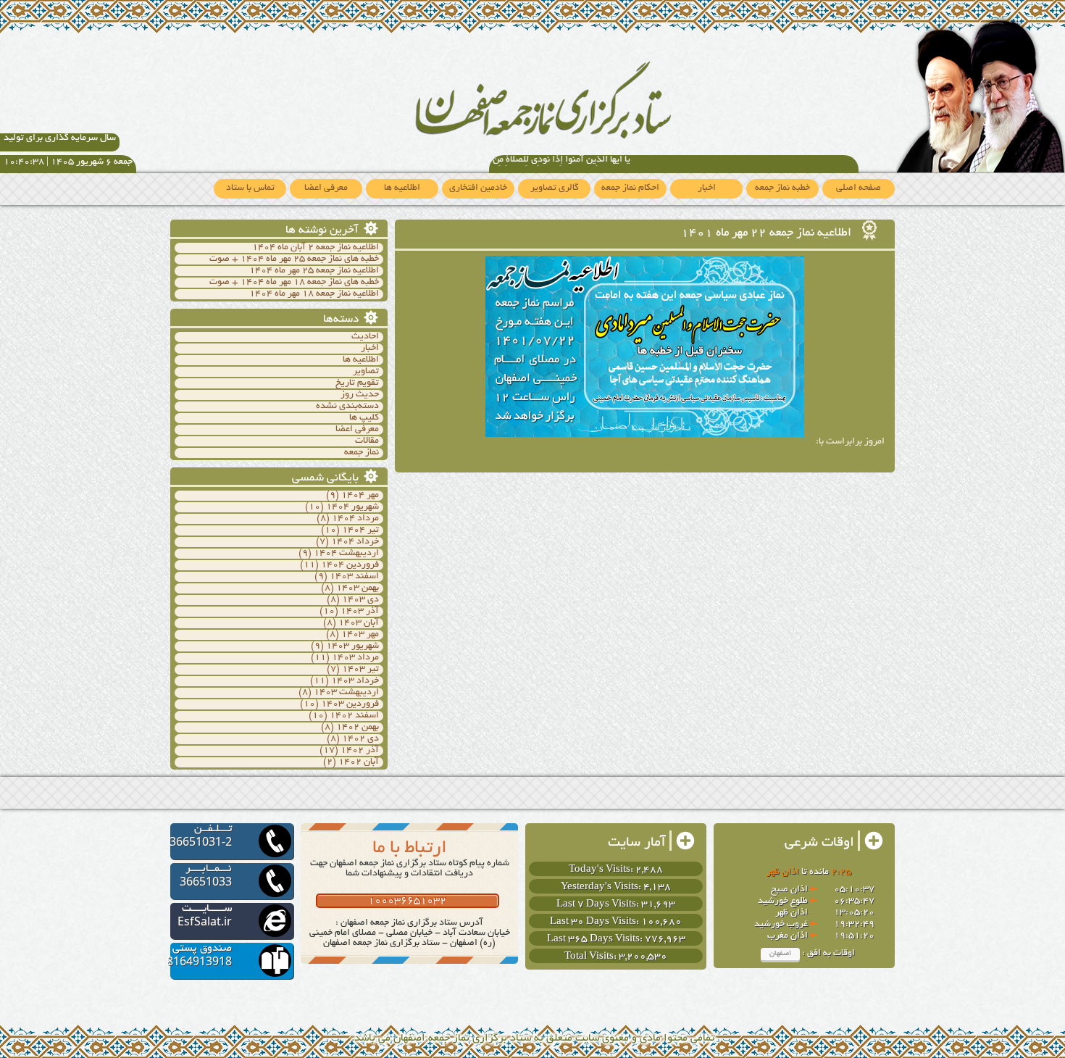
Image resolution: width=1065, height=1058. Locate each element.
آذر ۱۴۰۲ (360, 751)
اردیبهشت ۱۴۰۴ (346, 554)
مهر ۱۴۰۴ (360, 496)
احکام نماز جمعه (630, 188)
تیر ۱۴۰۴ (360, 530)
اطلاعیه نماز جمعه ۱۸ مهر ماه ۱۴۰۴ (314, 294)
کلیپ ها (364, 418)
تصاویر (366, 372)
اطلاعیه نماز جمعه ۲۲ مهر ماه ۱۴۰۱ (767, 233)
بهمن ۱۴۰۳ (357, 588)
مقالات (367, 441)
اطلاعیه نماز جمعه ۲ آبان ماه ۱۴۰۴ (315, 248)
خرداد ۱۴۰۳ (355, 681)
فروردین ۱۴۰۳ (350, 704)
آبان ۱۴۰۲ (358, 762)
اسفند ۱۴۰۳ (354, 577)
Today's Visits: (602, 870)
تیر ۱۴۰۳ (360, 670)
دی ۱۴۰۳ (360, 600)
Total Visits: (591, 956)
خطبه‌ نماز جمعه (782, 188)
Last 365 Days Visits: (596, 939)
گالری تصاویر (554, 188)
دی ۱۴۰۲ (360, 739)
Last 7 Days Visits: (598, 904)
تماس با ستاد (250, 188)
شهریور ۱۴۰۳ (352, 646)
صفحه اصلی (858, 188)
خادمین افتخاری (478, 188)
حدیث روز (360, 395)
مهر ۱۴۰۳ (360, 635)
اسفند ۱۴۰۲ (354, 716)
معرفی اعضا (326, 188)
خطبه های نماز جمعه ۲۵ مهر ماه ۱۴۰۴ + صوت (294, 259)
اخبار (707, 188)
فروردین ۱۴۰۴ (350, 565)
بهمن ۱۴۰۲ (357, 727)
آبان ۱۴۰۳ (358, 623)
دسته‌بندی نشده (347, 406)
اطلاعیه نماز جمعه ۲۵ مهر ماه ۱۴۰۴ (314, 271)
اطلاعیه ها (402, 188)
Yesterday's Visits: (602, 887)
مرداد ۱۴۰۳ (355, 658)
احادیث (365, 337)
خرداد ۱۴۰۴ (355, 542)
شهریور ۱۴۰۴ (352, 507)
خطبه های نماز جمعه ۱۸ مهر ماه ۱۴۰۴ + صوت (294, 283)
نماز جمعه (361, 453)
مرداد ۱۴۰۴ (355, 519)
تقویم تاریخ (357, 383)
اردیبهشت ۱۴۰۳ (346, 693)
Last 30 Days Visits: (595, 922)
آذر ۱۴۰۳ (360, 612)
